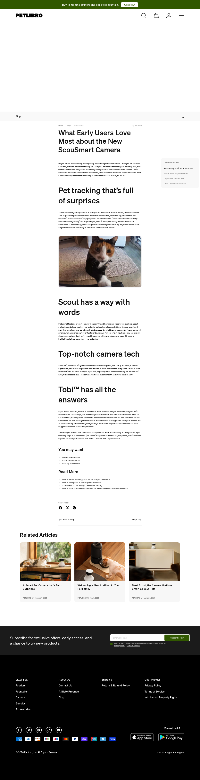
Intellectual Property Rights (161, 697)
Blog (18, 116)
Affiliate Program (69, 691)
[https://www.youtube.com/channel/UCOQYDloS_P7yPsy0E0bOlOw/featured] (58, 732)
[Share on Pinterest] (74, 508)
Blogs (69, 125)
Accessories (23, 709)
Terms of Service (133, 646)
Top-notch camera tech (174, 178)
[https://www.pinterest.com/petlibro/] (29, 732)
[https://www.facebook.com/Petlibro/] (19, 732)
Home (60, 125)
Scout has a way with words (176, 173)
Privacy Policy (119, 646)
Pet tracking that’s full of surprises (178, 168)
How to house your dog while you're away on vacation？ (86, 479)
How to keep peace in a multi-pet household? (81, 482)
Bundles (21, 703)
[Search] (144, 15)
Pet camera (79, 125)
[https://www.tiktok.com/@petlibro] (49, 732)
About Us (64, 679)
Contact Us (65, 685)
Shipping (107, 679)
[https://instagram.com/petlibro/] (39, 732)
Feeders (21, 685)
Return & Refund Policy (116, 685)
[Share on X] (67, 508)
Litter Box (22, 679)
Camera (20, 697)
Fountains (22, 691)
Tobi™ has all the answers (175, 183)
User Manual (152, 679)
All (183, 117)
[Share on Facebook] (60, 508)
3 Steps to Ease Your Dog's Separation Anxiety (82, 485)
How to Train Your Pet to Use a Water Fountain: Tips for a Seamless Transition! (95, 488)
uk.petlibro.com (113, 438)
